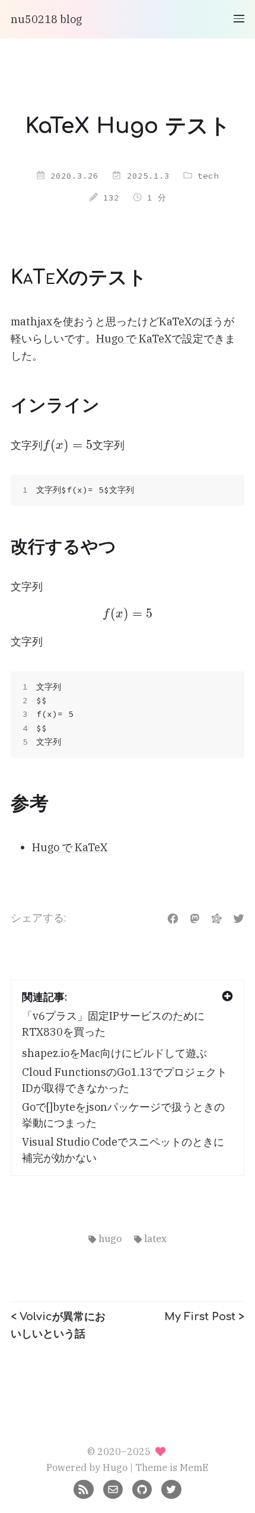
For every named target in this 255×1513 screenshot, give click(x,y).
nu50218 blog (46, 19)
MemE (194, 1467)
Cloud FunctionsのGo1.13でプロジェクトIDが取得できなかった (124, 1080)
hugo (110, 1238)
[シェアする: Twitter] (238, 917)
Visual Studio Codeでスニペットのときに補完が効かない (123, 1150)
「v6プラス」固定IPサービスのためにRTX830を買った (113, 1024)
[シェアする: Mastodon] (194, 917)
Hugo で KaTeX (133, 338)
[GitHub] (142, 1488)
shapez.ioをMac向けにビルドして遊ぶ (114, 1053)
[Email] (113, 1488)
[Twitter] (171, 1488)
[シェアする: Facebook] (173, 917)
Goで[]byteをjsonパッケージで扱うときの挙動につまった (123, 1115)
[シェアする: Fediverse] (216, 917)
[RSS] (83, 1488)
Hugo (115, 1467)
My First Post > (204, 1317)
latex (155, 1238)
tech (208, 175)
